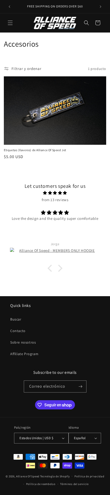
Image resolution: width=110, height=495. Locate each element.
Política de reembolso (41, 484)
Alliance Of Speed (27, 476)
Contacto (18, 330)
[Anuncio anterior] (9, 6)
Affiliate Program (24, 354)
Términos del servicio (74, 484)
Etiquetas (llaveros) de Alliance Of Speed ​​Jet (35, 150)
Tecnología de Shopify (55, 476)
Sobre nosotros (23, 342)
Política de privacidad (89, 476)
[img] (55, 192)
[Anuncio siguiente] (100, 6)
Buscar (15, 319)
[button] (10, 22)
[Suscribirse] (80, 386)
